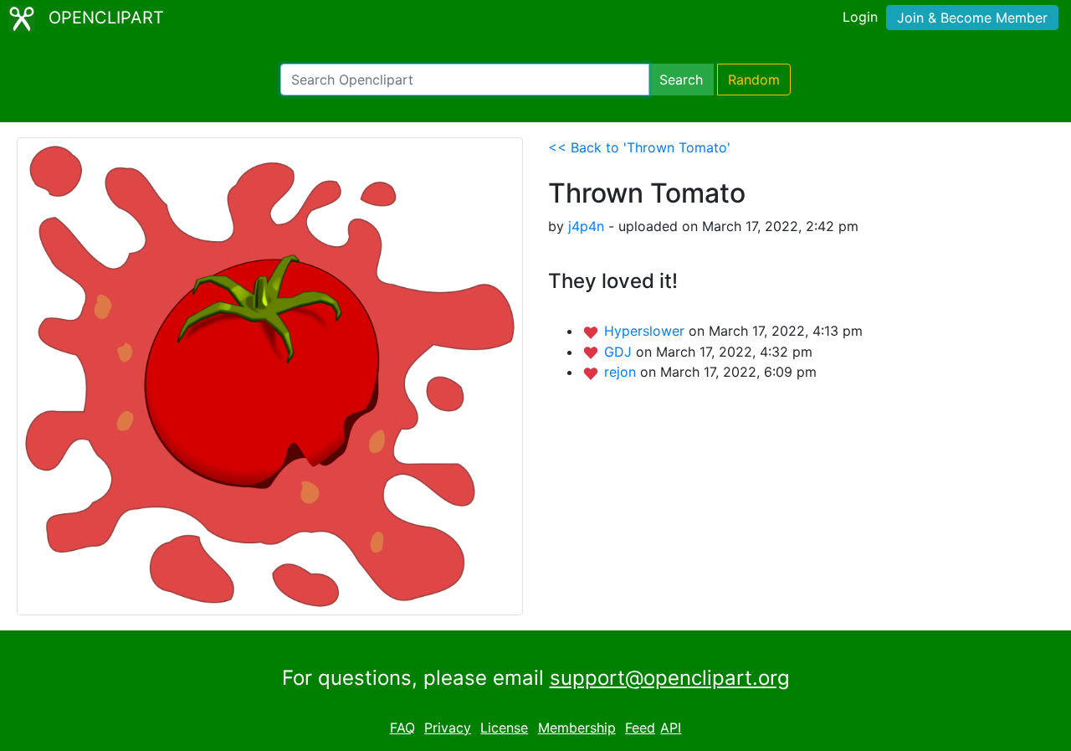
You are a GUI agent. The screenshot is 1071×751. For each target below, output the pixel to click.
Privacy (447, 727)
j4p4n (586, 226)
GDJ (620, 351)
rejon (622, 371)
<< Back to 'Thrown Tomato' (639, 147)
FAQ (402, 727)
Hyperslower (646, 330)
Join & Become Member (972, 17)
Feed (640, 727)
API (670, 727)
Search (681, 79)
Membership (577, 727)
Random (754, 79)
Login (860, 16)
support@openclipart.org (670, 678)
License (504, 727)
